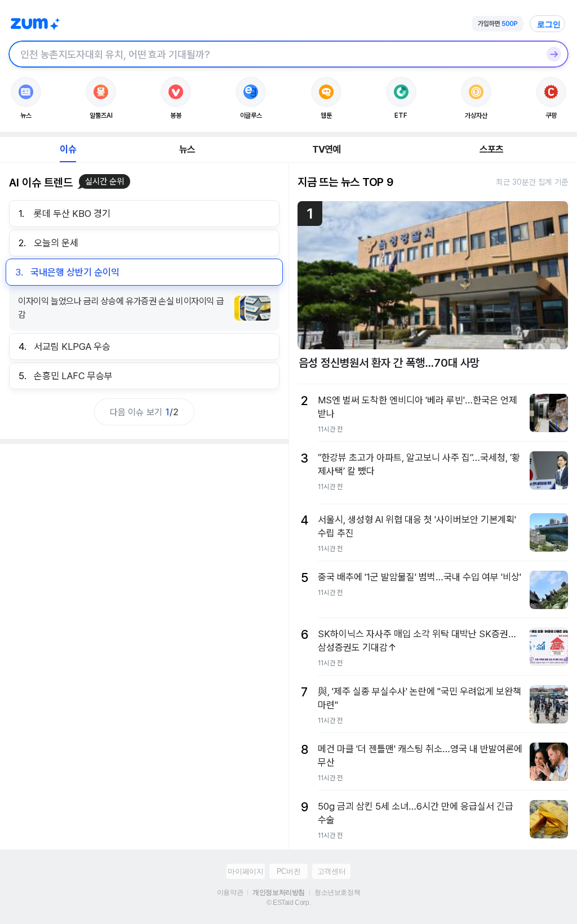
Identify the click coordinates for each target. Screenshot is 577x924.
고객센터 (331, 871)
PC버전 (288, 871)
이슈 (68, 149)
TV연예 (326, 149)
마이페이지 (245, 871)
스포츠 (492, 149)
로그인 (549, 24)
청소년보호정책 (337, 892)
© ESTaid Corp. (288, 903)
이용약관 (230, 892)
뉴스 (187, 149)
